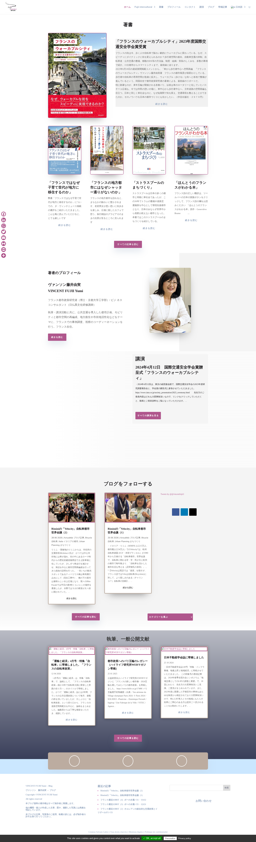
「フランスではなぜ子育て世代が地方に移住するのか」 (64, 187)
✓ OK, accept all (152, 838)
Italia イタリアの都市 (68, 541)
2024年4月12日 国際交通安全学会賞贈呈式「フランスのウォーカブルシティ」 (169, 372)
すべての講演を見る (148, 415)
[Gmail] (4, 244)
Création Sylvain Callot (98, 832)
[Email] (4, 238)
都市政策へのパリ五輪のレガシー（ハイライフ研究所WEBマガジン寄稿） (128, 665)
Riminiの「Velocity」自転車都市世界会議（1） (122, 795)
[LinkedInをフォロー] (184, 512)
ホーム (127, 7)
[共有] (4, 255)
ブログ (211, 7)
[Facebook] (4, 214)
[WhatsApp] (4, 226)
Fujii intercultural (143, 7)
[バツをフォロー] (193, 512)
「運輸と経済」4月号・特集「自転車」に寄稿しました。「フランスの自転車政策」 (71, 665)
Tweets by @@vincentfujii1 (172, 494)
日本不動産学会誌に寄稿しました (184, 657)
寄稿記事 (222, 7)
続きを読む (161, 103)
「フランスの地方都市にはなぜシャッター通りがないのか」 (106, 187)
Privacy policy (184, 838)
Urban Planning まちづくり (127, 541)
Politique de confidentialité (156, 832)
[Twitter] (4, 232)
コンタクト (190, 7)
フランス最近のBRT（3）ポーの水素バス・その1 (123, 804)
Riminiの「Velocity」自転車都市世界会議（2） (122, 791)
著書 (161, 7)
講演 (201, 7)
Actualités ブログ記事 (74, 537)
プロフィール (174, 7)
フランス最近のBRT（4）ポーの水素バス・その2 (123, 800)
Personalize (170, 838)
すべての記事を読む (128, 244)
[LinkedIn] (4, 220)
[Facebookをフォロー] (175, 512)
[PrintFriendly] (4, 250)
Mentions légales (136, 832)
